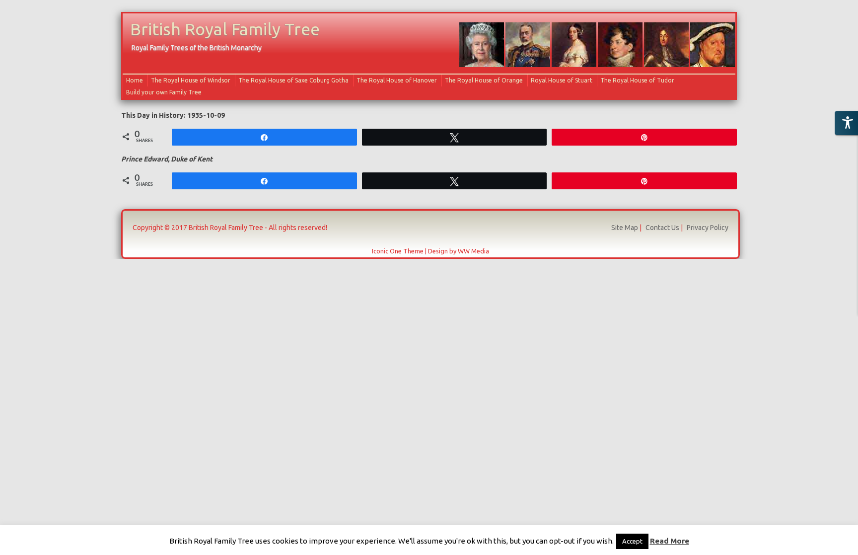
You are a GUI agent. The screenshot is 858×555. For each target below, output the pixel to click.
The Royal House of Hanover (397, 80)
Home (134, 80)
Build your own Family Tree (164, 92)
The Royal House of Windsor (190, 80)
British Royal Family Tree (225, 28)
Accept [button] (632, 541)
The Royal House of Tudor (637, 80)
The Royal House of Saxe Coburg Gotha (293, 80)
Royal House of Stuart (561, 80)
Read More (669, 541)
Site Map (624, 228)
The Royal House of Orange (484, 80)
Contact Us (662, 228)
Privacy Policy (707, 228)
